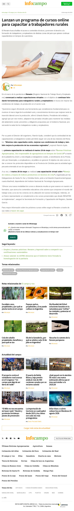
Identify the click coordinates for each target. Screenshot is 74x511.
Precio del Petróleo (10, 481)
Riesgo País (48, 471)
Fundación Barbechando (34, 488)
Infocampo (5, 12)
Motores (57, 456)
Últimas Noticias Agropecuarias (15, 446)
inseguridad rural (51, 488)
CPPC (30, 493)
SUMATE (13, 237)
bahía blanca (21, 493)
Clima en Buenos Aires (11, 466)
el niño (4, 498)
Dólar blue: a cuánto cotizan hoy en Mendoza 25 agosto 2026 (60, 411)
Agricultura (38, 446)
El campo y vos (13, 12)
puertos (38, 493)
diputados (19, 488)
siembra (60, 493)
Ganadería (30, 456)
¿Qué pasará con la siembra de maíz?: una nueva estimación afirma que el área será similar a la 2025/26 (60, 380)
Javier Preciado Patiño (34, 421)
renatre (60, 270)
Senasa (49, 446)
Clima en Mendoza (50, 466)
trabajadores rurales (9, 273)
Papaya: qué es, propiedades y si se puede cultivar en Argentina (36, 306)
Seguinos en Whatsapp (66, 3)
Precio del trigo (42, 476)
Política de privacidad (63, 438)
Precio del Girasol (59, 476)
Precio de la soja (9, 476)
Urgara (46, 493)
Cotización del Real (50, 451)
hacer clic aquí (17, 211)
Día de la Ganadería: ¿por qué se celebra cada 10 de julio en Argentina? (36, 340)
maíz (53, 493)
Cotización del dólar (10, 451)
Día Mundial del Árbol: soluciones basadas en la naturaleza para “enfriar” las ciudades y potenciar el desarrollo (60, 309)
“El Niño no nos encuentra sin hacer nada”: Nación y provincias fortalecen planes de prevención (12, 412)
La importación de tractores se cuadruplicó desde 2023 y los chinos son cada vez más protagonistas (36, 413)
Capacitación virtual (47, 270)
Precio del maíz (25, 476)
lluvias (24, 461)
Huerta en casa (44, 456)
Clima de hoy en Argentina (42, 461)
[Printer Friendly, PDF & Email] (70, 215)
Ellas (20, 456)
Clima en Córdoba (31, 466)
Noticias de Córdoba (31, 471)
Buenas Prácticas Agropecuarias (27, 270)
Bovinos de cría (22, 12)
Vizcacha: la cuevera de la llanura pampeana (59, 338)
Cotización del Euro (30, 451)
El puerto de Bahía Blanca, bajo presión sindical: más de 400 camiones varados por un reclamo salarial (36, 380)
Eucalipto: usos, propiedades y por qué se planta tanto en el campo (12, 306)
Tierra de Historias (10, 461)
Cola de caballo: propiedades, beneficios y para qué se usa (12, 340)
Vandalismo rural (8, 493)
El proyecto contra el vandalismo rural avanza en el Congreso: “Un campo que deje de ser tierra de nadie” (12, 380)
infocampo (7, 312)
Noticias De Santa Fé (10, 471)
